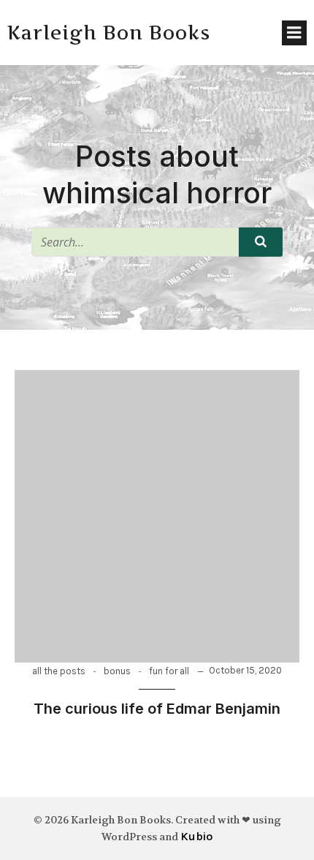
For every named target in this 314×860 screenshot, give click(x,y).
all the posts (58, 670)
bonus (117, 670)
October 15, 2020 (245, 670)
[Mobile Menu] (294, 32)
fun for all (169, 670)
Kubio (196, 836)
